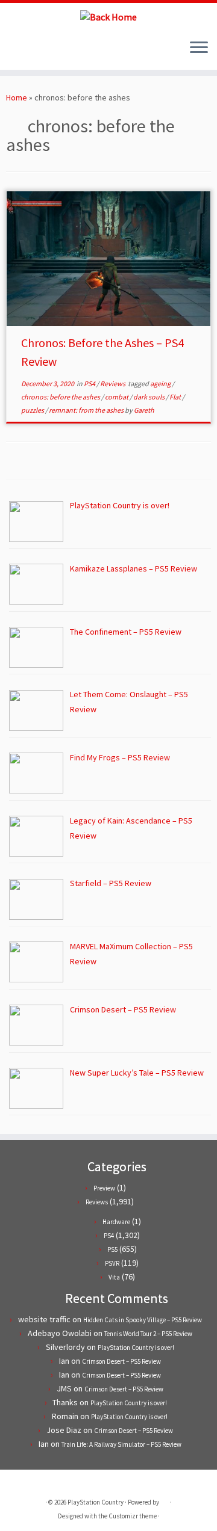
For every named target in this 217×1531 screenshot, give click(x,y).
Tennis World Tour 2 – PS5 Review (148, 1333)
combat (117, 396)
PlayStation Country (96, 1502)
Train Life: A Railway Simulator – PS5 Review (121, 1444)
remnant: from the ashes (87, 409)
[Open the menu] (199, 48)
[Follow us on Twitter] (13, 51)
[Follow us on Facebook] (23, 51)
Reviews (113, 383)
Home (16, 97)
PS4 (90, 383)
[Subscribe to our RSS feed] (33, 51)
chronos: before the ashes (61, 396)
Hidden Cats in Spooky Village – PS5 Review (142, 1320)
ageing (161, 383)
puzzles (33, 409)
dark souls (149, 396)
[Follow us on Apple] (44, 51)
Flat (175, 396)
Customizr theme (132, 1516)
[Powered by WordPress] (164, 1500)
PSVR (112, 1263)
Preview (104, 1188)
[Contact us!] (54, 51)
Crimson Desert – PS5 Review (121, 1361)
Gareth (144, 409)
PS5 (112, 1249)
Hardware (116, 1222)
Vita (114, 1277)
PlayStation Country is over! (136, 1347)
